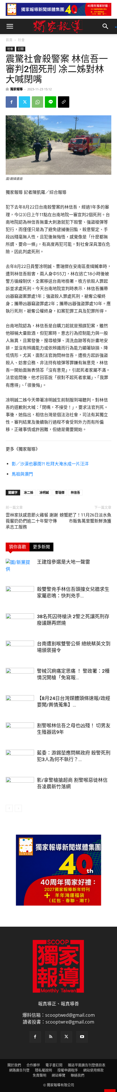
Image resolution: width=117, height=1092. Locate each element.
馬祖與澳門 (22, 474)
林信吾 (75, 492)
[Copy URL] (63, 102)
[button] (10, 26)
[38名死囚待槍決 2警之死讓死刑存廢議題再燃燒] (20, 623)
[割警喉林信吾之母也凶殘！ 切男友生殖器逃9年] (20, 732)
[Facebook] (11, 102)
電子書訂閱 (53, 1065)
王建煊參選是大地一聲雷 (63, 562)
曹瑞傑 (59, 492)
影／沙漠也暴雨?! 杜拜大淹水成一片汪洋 (50, 463)
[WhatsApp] (37, 102)
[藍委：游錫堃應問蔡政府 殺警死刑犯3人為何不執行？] (20, 759)
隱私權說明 (43, 1070)
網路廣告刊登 (19, 1070)
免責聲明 (39, 1075)
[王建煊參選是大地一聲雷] (20, 568)
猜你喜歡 (17, 546)
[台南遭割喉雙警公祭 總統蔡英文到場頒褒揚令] (20, 650)
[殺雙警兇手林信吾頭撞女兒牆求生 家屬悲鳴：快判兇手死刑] (20, 596)
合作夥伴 (33, 1065)
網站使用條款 (93, 1070)
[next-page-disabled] (18, 808)
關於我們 (14, 1065)
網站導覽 (58, 1075)
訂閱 (21, 49)
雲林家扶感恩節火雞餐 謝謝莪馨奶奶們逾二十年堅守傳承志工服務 (32, 521)
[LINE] (50, 102)
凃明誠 (44, 492)
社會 (21, 39)
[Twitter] (24, 102)
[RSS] (51, 1037)
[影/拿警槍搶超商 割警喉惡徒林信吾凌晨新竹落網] (20, 787)
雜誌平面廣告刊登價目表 (86, 1065)
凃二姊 (28, 492)
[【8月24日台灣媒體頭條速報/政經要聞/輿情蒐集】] (20, 705)
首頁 (9, 39)
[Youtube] (82, 1037)
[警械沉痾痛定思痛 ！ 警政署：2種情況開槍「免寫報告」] (20, 677)
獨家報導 (16, 89)
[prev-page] (9, 808)
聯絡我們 (77, 1075)
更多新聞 (41, 546)
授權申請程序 (67, 1070)
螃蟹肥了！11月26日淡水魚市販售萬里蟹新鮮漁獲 (85, 518)
